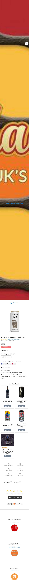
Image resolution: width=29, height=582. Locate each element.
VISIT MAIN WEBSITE (14, 203)
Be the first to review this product (14, 494)
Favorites (20, 470)
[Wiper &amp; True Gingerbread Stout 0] (14, 320)
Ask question (17, 339)
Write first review (15, 497)
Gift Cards (20, 475)
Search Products (8, 465)
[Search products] (27, 43)
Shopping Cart (9, 475)
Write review (10, 339)
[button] (6, 356)
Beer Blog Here (14, 570)
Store (2, 341)
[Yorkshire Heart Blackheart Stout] (7, 392)
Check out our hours (14, 547)
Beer (7, 341)
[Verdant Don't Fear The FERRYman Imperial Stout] (21, 392)
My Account (20, 465)
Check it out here (14, 522)
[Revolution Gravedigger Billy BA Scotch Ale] (7, 416)
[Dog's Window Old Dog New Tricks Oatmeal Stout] (21, 416)
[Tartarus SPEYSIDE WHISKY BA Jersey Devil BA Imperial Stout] (7, 440)
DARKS (12, 341)
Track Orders (8, 470)
